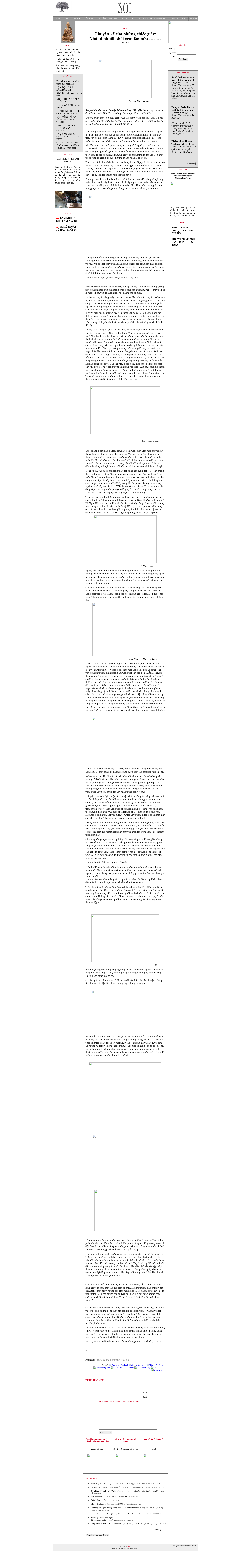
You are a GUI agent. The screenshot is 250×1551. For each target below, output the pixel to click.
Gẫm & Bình (90, 18)
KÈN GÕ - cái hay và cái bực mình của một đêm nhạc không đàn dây (118, 1487)
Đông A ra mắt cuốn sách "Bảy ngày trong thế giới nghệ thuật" (115, 1524)
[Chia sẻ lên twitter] (137, 1365)
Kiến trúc (124, 18)
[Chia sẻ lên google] (155, 1365)
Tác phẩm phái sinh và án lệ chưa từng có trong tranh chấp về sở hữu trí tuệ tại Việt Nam (125, 1491)
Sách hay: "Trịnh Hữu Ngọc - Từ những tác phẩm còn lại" (102, 1518)
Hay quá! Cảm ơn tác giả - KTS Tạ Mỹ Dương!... (183, 146)
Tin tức (68, 18)
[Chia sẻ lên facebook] (118, 1365)
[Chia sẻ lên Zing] (142, 1367)
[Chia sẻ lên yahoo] (101, 1367)
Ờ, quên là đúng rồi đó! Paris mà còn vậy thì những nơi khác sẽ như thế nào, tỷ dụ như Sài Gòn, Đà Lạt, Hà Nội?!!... (183, 88)
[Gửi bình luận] (157, 1367)
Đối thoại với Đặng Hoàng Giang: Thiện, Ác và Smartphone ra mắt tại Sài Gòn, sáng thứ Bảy (127, 1508)
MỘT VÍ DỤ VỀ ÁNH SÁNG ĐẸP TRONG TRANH (67, 119)
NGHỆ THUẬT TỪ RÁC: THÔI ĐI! (66, 228)
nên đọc (68, 213)
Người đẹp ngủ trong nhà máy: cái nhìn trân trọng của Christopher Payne (182, 175)
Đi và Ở (59, 18)
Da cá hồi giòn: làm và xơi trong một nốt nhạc (68, 82)
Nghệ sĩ (77, 18)
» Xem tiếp (192, 163)
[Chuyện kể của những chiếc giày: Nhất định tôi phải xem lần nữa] (68, 210)
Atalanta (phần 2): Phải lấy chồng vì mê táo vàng (68, 60)
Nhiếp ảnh (102, 18)
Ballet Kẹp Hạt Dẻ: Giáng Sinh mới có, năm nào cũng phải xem (115, 1483)
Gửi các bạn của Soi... (99, 1500)
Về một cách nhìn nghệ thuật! (125, 1440)
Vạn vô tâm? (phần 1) (153, 1439)
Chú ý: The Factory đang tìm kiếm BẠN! (107, 1504)
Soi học (184, 18)
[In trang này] (157, 1370)
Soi (129, 1546)
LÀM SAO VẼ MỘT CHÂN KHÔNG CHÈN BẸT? (68, 136)
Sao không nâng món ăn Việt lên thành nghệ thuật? (97, 1440)
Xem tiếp (182, 222)
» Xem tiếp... (157, 1529)
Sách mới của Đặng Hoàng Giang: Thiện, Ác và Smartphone (114, 1514)
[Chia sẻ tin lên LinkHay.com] (122, 1367)
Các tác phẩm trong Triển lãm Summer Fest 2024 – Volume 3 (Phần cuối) (68, 145)
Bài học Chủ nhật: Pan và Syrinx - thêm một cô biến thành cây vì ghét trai (68, 52)
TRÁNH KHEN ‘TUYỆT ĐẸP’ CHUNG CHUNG (68, 112)
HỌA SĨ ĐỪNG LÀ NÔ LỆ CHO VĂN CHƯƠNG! (67, 128)
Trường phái (161, 18)
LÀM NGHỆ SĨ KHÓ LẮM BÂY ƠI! (66, 88)
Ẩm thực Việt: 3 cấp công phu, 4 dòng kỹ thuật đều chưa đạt (68, 68)
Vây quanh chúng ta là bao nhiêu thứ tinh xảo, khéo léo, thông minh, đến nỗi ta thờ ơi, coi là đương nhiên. (182, 211)
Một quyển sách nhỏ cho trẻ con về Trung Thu (109, 1496)
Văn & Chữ (193, 18)
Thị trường (136, 18)
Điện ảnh (113, 18)
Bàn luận (173, 18)
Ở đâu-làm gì (149, 18)
